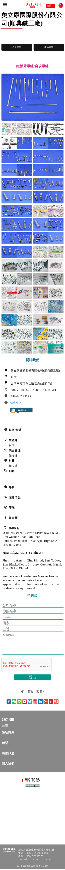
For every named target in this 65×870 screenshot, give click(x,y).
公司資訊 (16, 47)
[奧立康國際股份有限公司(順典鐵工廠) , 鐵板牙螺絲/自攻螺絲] (32, 97)
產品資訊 (49, 47)
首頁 (5, 725)
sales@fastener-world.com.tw (34, 859)
